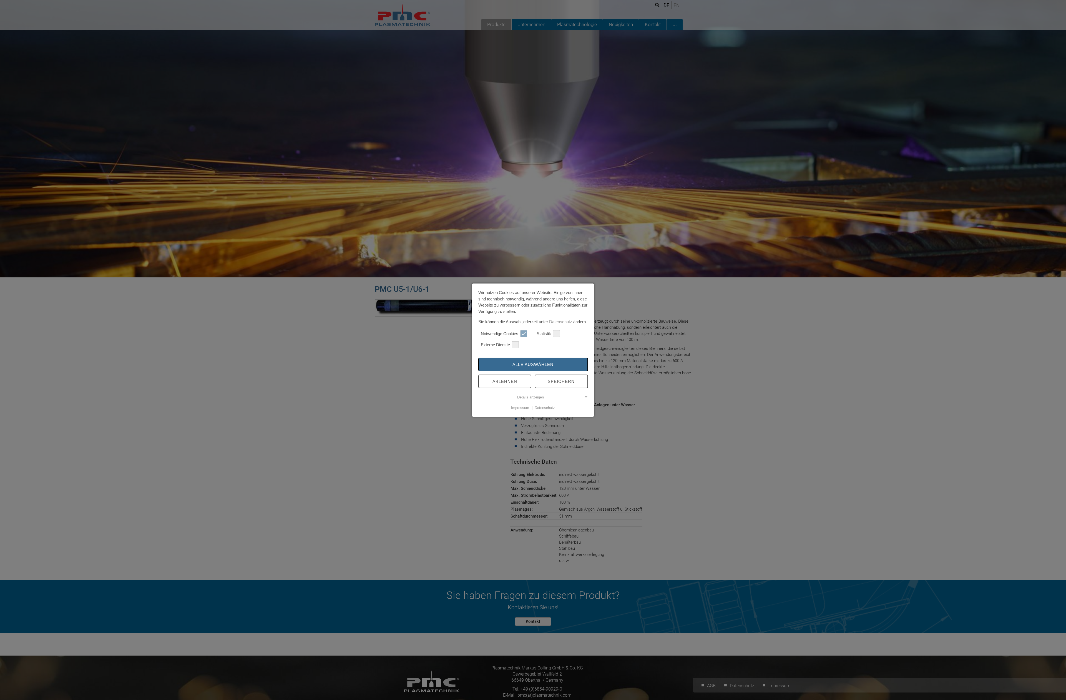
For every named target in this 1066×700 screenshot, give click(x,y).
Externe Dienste (495, 344)
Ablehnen (504, 381)
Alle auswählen (533, 364)
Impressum (520, 408)
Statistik (544, 333)
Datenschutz (560, 321)
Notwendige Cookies (499, 333)
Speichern (561, 381)
